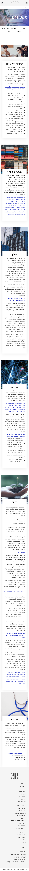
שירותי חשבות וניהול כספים (18, 821)
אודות (24, 789)
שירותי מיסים (22, 818)
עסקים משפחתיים (21, 823)
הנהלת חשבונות (22, 826)
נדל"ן (3, 28)
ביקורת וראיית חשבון (20, 813)
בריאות (9, 31)
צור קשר (23, 799)
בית (27, 7)
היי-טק (19, 31)
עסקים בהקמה (22, 811)
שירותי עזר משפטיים (20, 828)
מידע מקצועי (22, 797)
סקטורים (23, 794)
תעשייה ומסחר (11, 28)
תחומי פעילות (22, 791)
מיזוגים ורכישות (21, 816)
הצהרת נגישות (22, 802)
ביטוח (14, 31)
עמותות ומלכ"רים (22, 28)
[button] (27, 3)
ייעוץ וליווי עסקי (21, 808)
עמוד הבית (23, 786)
